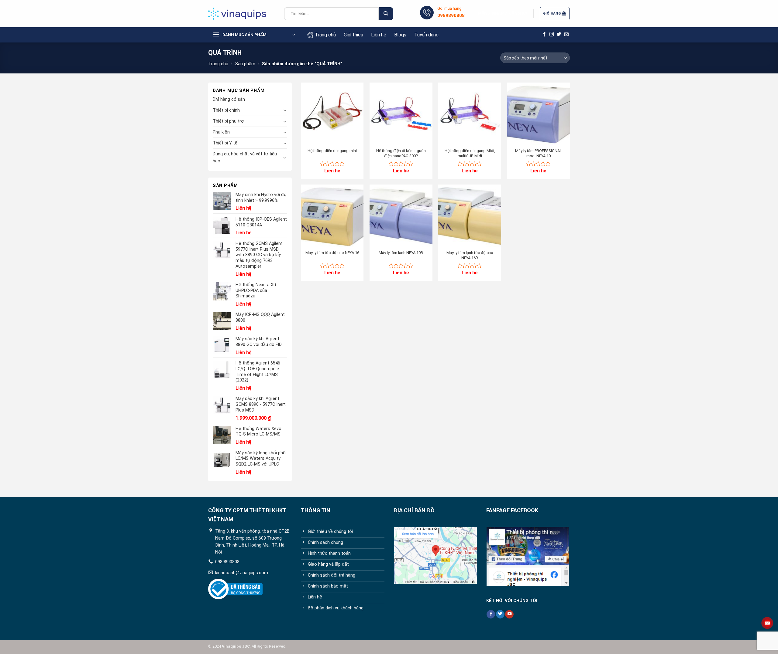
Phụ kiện (221, 132)
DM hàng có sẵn (229, 99)
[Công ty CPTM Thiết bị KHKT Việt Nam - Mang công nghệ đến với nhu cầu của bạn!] (241, 13)
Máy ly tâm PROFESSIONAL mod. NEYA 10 (538, 153)
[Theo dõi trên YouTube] (509, 614)
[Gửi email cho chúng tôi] (566, 34)
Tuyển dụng (426, 35)
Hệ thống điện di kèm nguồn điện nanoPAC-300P (401, 153)
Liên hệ (378, 35)
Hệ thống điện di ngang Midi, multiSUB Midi (470, 153)
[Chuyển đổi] (285, 110)
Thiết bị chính (226, 110)
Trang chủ (325, 35)
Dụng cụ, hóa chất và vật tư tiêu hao (245, 157)
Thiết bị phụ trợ (228, 121)
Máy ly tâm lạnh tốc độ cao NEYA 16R (469, 255)
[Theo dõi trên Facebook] (544, 34)
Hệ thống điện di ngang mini (332, 150)
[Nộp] (386, 13)
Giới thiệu (353, 35)
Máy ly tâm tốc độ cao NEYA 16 (332, 252)
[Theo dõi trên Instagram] (551, 34)
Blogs (400, 35)
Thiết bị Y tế (225, 143)
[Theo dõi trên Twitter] (559, 34)
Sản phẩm (245, 63)
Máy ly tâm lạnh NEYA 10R (401, 252)
